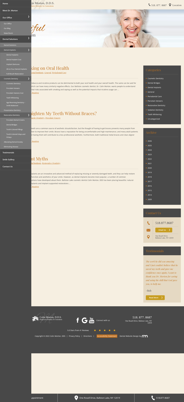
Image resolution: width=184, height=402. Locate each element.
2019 (150, 172)
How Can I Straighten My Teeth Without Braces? (50, 113)
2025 (150, 145)
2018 (150, 177)
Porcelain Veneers (52, 118)
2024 (150, 150)
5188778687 (159, 5)
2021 (150, 163)
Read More (153, 297)
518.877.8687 (164, 223)
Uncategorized (154, 119)
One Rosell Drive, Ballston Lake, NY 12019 (138, 322)
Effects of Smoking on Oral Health (36, 68)
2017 (150, 181)
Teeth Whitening (155, 114)
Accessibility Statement (107, 336)
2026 (150, 141)
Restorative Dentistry (51, 163)
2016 (150, 186)
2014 (150, 195)
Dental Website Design (129, 336)
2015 (150, 190)
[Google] (85, 320)
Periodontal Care (59, 72)
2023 (150, 154)
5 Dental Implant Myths (25, 158)
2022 (150, 159)
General (47, 72)
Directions (87, 336)
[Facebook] (77, 320)
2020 (150, 168)
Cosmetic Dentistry (36, 118)
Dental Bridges (154, 83)
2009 (150, 199)
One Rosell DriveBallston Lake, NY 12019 (164, 237)
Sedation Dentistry (155, 110)
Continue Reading (31, 93)
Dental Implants (36, 72)
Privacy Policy (74, 336)
